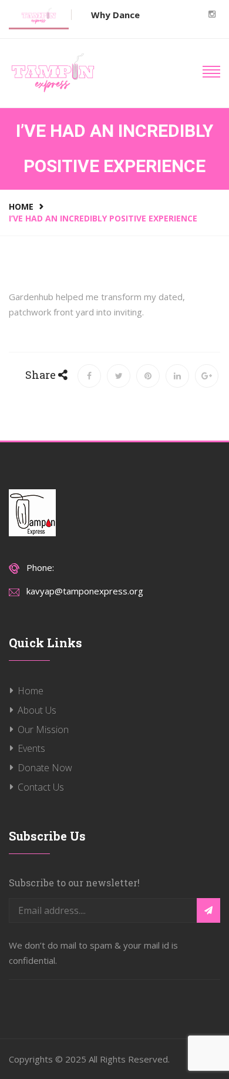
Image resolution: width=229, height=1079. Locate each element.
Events (31, 748)
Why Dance (115, 15)
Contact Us (41, 787)
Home (21, 206)
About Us (37, 710)
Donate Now (45, 767)
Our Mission (43, 729)
